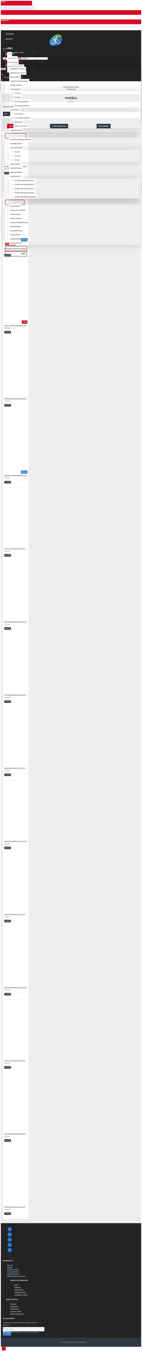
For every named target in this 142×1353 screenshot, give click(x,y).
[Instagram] (10, 1234)
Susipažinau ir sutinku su (21, 1332)
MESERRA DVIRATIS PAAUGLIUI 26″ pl (15, 475)
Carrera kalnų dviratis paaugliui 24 (14, 1060)
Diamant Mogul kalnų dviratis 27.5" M (15, 841)
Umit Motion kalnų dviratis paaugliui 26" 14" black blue (16, 248)
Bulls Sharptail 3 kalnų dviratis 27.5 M (15, 621)
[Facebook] (10, 1229)
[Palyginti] (8, 175)
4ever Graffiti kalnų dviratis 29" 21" (14, 548)
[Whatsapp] (10, 1250)
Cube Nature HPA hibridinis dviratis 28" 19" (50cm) (16, 695)
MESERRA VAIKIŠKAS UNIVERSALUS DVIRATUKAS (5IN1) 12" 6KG (16, 398)
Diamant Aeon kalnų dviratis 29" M (14, 768)
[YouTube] (10, 1240)
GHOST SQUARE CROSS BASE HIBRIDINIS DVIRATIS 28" (16, 325)
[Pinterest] (10, 1245)
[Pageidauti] (6, 175)
